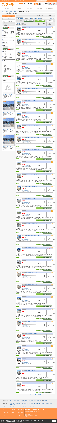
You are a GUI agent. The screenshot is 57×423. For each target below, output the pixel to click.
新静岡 (14, 406)
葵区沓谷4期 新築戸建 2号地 (31, 296)
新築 (9, 21)
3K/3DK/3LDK (12, 32)
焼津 (27, 67)
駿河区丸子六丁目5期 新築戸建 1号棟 (32, 174)
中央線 (11, 404)
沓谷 (27, 301)
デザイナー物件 (20, 412)
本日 (10, 53)
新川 (28, 240)
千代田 (28, 56)
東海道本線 (24, 43)
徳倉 (22, 401)
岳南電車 (42, 403)
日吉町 (31, 406)
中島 (28, 203)
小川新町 (27, 68)
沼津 (20, 406)
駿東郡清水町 (45, 400)
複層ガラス (6, 72)
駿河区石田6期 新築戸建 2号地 (31, 272)
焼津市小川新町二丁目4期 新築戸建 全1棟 (33, 63)
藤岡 (27, 401)
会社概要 (4, 411)
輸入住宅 (5, 65)
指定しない (5, 21)
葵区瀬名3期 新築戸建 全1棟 (31, 321)
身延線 (32, 403)
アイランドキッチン (7, 69)
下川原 (28, 338)
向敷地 (34, 401)
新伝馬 (28, 44)
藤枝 (28, 406)
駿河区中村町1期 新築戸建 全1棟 (32, 223)
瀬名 (27, 326)
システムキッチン (7, 67)
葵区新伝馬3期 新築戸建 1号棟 (31, 39)
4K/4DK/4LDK (6, 33)
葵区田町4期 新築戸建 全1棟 (31, 370)
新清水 (26, 406)
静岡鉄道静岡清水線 (25, 386)
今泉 (25, 401)
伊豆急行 (14, 404)
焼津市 (25, 68)
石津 (18, 401)
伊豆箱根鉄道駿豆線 (37, 403)
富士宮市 (32, 400)
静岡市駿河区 (26, 105)
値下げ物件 (6, 25)
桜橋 (30, 386)
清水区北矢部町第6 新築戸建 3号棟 (9, 112)
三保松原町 (30, 401)
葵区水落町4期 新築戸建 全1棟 (31, 247)
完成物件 (19, 411)
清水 (18, 406)
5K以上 (11, 33)
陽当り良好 (6, 61)
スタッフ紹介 (14, 409)
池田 (28, 105)
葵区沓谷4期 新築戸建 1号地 (31, 309)
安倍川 (27, 141)
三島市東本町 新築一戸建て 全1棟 (8, 94)
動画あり (11, 57)
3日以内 (5, 54)
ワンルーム (5, 31)
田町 (14, 401)
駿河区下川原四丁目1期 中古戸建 (31, 333)
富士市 (29, 400)
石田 (28, 277)
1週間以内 (11, 54)
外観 (17, 23)
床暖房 (5, 70)
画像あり (5, 57)
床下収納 (5, 71)
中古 (12, 21)
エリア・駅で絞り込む (8, 18)
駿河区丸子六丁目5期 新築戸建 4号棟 (32, 137)
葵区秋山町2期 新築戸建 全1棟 (31, 260)
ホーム (4, 409)
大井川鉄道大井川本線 (48, 403)
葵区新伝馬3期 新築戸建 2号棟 (31, 27)
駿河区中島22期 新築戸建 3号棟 (31, 198)
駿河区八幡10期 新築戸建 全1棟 (31, 186)
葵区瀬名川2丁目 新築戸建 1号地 (32, 88)
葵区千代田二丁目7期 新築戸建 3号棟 (32, 51)
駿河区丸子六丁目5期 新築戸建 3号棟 (32, 149)
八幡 (28, 191)
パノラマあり (6, 58)
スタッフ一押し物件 (21, 409)
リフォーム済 (6, 64)
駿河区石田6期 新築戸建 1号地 (31, 284)
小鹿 (28, 363)
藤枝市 (38, 400)
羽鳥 (20, 401)
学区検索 (13, 412)
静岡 (27, 43)
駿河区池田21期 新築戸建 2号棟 (31, 100)
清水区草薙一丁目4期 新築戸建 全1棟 (32, 125)
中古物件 (19, 415)
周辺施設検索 (14, 411)
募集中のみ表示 (20, 18)
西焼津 (23, 406)
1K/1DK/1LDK (12, 31)
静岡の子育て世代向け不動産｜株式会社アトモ (34, 409)
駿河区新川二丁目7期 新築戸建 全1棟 (32, 235)
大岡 (16, 401)
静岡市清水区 (22, 400)
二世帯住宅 (6, 66)
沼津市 (26, 400)
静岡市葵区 (25, 44)
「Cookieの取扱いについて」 (11, 421)
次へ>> (51, 18)
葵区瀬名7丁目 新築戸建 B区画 (31, 76)
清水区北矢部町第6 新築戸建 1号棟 (9, 146)
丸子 (28, 142)
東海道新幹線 (24, 403)
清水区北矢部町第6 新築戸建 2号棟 (9, 129)
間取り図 (19, 23)
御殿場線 (28, 403)
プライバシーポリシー (6, 412)
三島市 (41, 400)
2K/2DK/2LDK (6, 32)
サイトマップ (5, 415)
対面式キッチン (7, 68)
